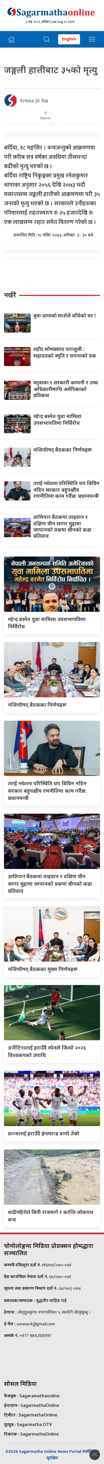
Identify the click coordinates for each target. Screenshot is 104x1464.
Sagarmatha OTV (34, 1424)
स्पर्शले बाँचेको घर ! (64, 315)
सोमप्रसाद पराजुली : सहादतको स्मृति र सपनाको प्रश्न (64, 352)
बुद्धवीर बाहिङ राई (51, 1300)
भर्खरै (10, 295)
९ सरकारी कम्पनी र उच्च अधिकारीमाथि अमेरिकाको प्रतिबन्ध (65, 389)
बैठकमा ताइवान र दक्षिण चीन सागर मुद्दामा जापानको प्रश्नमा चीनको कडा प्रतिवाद (62, 526)
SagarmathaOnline (40, 1405)
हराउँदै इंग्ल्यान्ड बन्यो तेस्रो (43, 1133)
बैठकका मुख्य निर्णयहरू (43, 969)
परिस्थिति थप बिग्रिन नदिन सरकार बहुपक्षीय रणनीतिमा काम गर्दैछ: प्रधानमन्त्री (66, 489)
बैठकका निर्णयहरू (62, 449)
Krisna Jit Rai (34, 100)
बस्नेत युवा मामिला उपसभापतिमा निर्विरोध (57, 419)
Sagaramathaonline (39, 1396)
